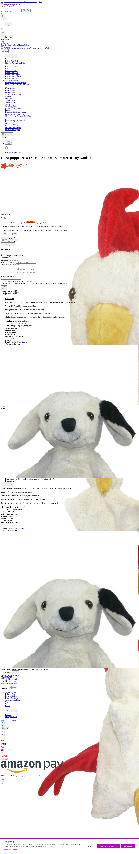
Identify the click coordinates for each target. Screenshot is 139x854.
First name (5, 258)
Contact (8, 715)
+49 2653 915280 (11, 679)
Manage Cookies (11, 717)
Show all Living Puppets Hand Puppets (18, 85)
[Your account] (3, 33)
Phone (3, 264)
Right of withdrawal (12, 702)
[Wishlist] (2, 30)
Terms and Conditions (12, 700)
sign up (5, 43)
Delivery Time (10, 694)
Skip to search (20, 2)
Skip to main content (8, 2)
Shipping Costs (10, 692)
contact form (12, 683)
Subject (4, 267)
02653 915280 (9, 677)
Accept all (127, 846)
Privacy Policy (62, 283)
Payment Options (11, 696)
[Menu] (2, 13)
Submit (4, 286)
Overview (4, 45)
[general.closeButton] (2, 254)
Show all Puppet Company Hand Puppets (19, 116)
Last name (5, 260)
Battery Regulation (11, 698)
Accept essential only (108, 846)
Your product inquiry (9, 276)
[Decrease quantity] (5, 233)
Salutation (5, 255)
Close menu (8, 37)
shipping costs (24, 776)
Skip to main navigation (34, 2)
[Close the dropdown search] (28, 10)
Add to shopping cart (8, 238)
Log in (3, 41)
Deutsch (8, 23)
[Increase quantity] (15, 233)
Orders (26, 45)
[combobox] (11, 11)
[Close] (2, 783)
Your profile (12, 45)
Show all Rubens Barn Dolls (15, 63)
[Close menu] (6, 65)
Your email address (8, 262)
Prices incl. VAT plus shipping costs (13, 223)
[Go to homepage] (12, 8)
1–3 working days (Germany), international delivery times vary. (39, 226)
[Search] (23, 10)
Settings (89, 846)
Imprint (7, 706)
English (8, 25)
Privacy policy (8, 849)
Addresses (20, 45)
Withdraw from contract (9, 720)
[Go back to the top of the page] (3, 780)
